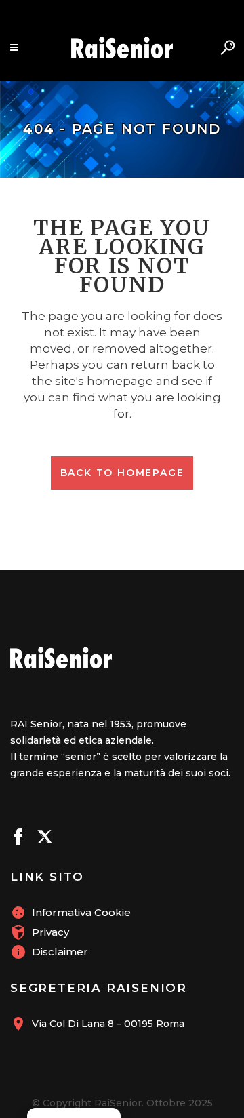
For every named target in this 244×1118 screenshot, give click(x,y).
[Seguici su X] (45, 838)
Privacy (50, 931)
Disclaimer (60, 951)
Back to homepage (122, 472)
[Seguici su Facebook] (18, 838)
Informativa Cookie (81, 912)
